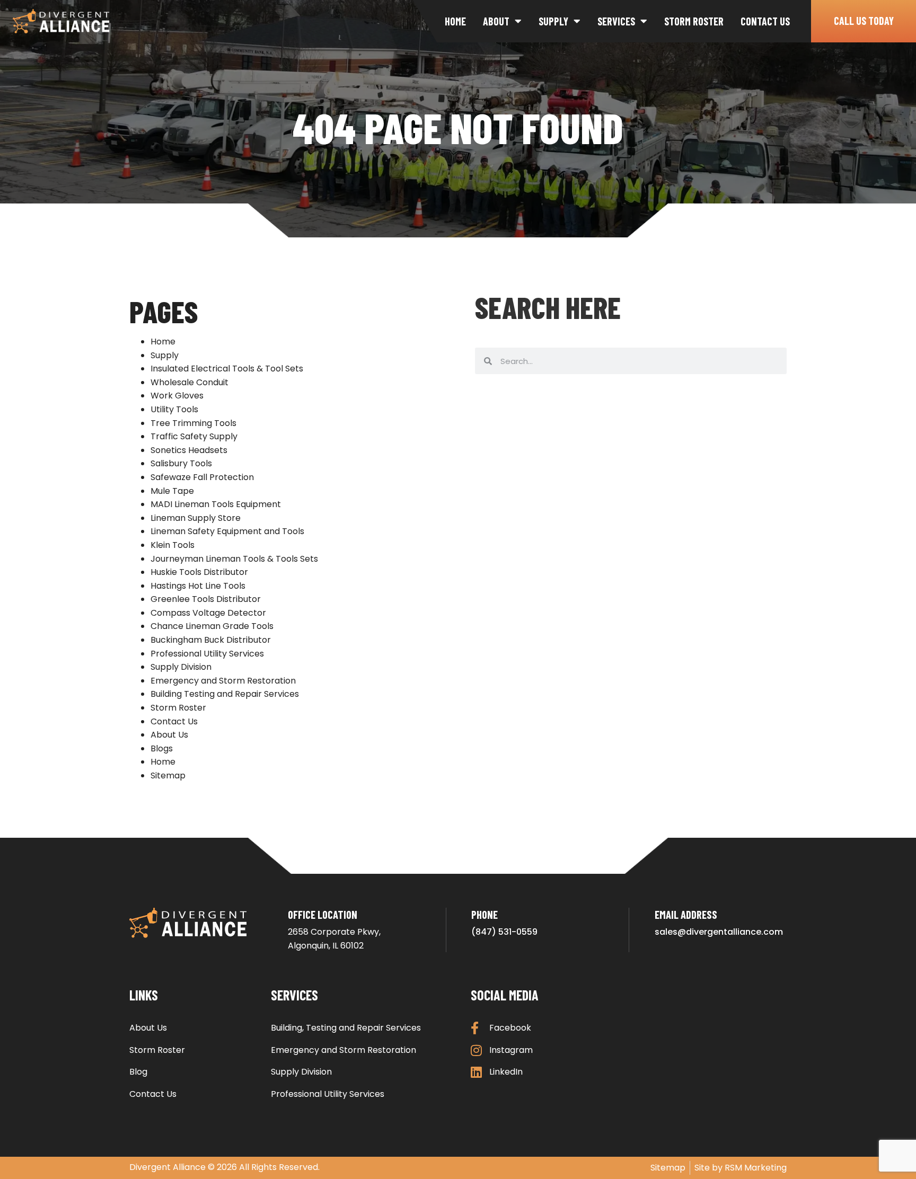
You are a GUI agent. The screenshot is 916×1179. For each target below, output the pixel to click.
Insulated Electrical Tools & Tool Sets (227, 368)
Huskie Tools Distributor (199, 572)
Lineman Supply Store (196, 518)
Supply (553, 21)
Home (455, 21)
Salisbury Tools (181, 463)
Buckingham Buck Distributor (211, 640)
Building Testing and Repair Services (225, 694)
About (496, 21)
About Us (169, 735)
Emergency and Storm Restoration (223, 681)
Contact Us (765, 21)
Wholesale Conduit (189, 382)
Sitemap (168, 775)
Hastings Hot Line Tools (198, 586)
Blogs (162, 748)
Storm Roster (694, 21)
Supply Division (181, 667)
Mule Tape (172, 491)
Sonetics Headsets (189, 450)
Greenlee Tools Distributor (206, 599)
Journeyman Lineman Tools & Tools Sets (234, 559)
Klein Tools (173, 545)
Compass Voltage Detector (208, 613)
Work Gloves (177, 395)
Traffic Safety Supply (194, 436)
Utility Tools (174, 409)
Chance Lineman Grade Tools (212, 626)
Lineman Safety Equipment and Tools (227, 531)
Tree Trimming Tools (193, 423)
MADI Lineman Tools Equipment (216, 504)
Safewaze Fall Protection (202, 477)
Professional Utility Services (207, 654)
